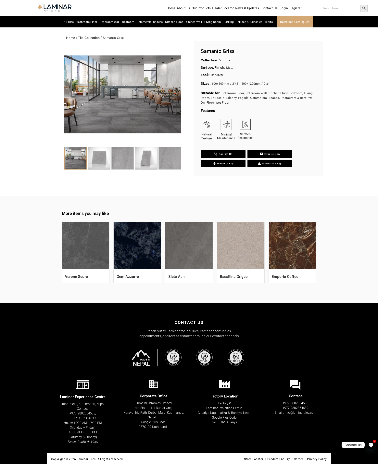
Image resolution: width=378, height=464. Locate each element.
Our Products (201, 8)
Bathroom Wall (110, 21)
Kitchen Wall (193, 21)
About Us (183, 8)
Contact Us (269, 8)
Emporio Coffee (285, 276)
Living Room (212, 21)
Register (295, 8)
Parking (228, 21)
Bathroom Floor (86, 21)
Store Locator (253, 459)
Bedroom (128, 21)
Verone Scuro (76, 276)
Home (171, 8)
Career (299, 459)
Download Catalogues (294, 21)
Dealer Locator (223, 8)
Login (284, 8)
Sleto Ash (176, 276)
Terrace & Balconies (249, 21)
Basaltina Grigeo (234, 276)
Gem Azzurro (128, 276)
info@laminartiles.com (300, 412)
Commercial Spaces (150, 21)
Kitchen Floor (174, 21)
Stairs (269, 21)
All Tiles (69, 21)
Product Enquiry (278, 459)
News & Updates (247, 8)
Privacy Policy (317, 459)
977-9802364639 (84, 418)
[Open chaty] (371, 445)
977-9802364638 (83, 413)
